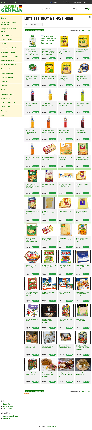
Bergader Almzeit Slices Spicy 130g (32, 212)
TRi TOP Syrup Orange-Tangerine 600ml (31, 132)
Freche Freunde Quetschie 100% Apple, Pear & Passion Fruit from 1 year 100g (49, 52)
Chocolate (4, 81)
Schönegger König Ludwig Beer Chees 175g (81, 78)
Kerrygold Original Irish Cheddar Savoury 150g (82, 158)
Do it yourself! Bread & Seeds (8, 30)
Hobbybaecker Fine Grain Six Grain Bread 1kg (65, 374)
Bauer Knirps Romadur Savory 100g (48, 158)
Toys (2, 115)
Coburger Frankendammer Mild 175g (48, 212)
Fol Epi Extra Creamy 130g (82, 185)
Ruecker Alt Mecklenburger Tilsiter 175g (65, 239)
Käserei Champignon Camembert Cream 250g (31, 78)
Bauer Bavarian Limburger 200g (46, 239)
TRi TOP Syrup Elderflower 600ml (47, 104)
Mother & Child (6, 98)
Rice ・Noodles (6, 35)
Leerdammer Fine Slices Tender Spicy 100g (64, 51)
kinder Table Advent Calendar (64, 293)
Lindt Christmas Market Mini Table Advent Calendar (82, 293)
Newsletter (6, 418)
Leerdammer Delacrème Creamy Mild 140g (64, 78)
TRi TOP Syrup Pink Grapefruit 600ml (64, 131)
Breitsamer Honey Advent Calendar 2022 (65, 346)
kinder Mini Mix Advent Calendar (48, 293)
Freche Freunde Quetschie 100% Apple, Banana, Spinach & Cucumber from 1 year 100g (32, 53)
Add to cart (36, 58)
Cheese (3, 18)
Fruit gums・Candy (7, 94)
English (55, 2)
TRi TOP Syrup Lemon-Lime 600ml (82, 104)
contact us (6, 404)
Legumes (4, 44)
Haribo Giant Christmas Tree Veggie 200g (49, 266)
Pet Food (4, 111)
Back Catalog (7, 409)
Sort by (27, 24)
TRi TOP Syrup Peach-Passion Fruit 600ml (48, 131)
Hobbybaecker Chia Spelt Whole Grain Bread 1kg (48, 374)
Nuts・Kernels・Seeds (9, 48)
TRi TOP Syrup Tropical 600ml (32, 158)
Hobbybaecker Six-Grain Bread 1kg (81, 373)
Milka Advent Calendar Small (32, 320)
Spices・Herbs (6, 69)
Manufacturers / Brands (10, 416)
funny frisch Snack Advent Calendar (31, 373)
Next (89, 30)
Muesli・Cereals (6, 39)
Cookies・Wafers (7, 77)
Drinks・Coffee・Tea (8, 102)
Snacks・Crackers (7, 90)
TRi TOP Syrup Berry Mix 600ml (31, 104)
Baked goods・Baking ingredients (8, 23)
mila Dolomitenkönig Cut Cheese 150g (81, 212)
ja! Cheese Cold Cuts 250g (48, 185)
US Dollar (66, 2)
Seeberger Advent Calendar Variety (31, 346)
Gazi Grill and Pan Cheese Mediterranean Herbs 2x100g (32, 185)
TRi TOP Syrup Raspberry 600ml (81, 131)
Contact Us (86, 2)
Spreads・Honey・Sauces (10, 56)
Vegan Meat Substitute (8, 65)
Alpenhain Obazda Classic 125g (31, 266)
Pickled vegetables (7, 60)
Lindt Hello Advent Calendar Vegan (81, 320)
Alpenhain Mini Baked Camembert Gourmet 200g (82, 239)
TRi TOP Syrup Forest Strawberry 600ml (65, 104)
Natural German (52, 426)
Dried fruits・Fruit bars (8, 52)
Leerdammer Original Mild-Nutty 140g (82, 50)
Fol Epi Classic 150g (65, 211)
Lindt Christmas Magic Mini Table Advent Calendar (82, 266)
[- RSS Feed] (26, 393)
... (86, 30)
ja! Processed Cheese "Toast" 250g (65, 158)
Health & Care (5, 107)
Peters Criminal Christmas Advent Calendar (47, 320)
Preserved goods (7, 73)
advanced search (8, 406)
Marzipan (4, 86)
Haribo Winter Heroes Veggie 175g (65, 266)
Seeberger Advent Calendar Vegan (47, 346)
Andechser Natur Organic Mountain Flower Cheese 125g (31, 239)
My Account (77, 2)
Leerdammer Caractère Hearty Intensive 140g (49, 77)
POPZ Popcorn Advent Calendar (65, 320)
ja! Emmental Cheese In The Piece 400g (65, 185)
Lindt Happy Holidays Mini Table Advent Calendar (32, 293)
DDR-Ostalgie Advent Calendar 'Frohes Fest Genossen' (82, 347)
